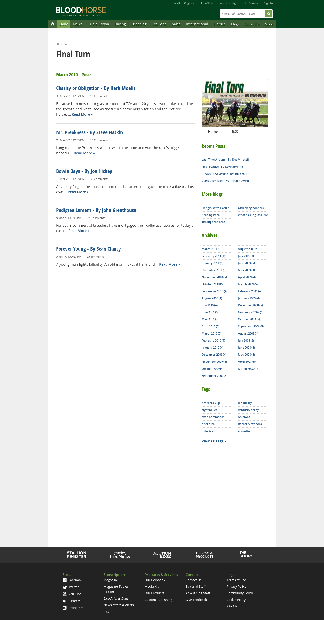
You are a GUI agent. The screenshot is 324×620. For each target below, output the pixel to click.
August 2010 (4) (212, 298)
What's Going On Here (253, 215)
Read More (81, 114)
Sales (176, 24)
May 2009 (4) (246, 270)
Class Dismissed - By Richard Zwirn (225, 181)
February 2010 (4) (213, 340)
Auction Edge (228, 3)
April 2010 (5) (210, 326)
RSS (235, 131)
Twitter (73, 587)
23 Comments (96, 218)
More (269, 24)
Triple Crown (98, 24)
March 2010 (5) (211, 333)
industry (207, 431)
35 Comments (99, 179)
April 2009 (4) (247, 277)
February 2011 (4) (213, 256)
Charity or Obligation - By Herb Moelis (96, 88)
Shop (205, 555)
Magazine (111, 580)
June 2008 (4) (246, 348)
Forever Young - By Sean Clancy (88, 249)
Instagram (76, 608)
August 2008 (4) (248, 333)
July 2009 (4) (246, 256)
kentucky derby (248, 410)
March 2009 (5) (248, 284)
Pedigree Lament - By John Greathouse (96, 210)
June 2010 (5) (210, 312)
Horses (220, 24)
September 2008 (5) (251, 326)
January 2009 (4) (249, 298)
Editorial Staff (196, 586)
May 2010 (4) (210, 319)
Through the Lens (213, 222)
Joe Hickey (245, 403)
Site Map (233, 606)
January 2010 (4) (212, 348)
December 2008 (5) (250, 305)
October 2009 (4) (212, 369)
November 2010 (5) (214, 277)
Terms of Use (236, 580)
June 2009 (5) (246, 263)
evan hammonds (213, 417)
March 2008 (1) (248, 369)
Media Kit (152, 586)
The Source (250, 3)
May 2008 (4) (246, 355)
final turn (208, 424)
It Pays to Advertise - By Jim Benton (225, 174)
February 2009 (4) (249, 291)
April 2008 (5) (247, 362)
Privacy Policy (236, 586)
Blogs (235, 24)
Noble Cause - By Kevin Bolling (222, 167)
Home (58, 43)
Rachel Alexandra (250, 424)
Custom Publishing (158, 600)
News (77, 24)
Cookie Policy (236, 600)
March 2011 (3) (211, 249)
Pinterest (75, 601)
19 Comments (99, 96)
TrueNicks (207, 3)
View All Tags (212, 441)
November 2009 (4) (214, 362)
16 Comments (99, 140)
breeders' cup (211, 403)
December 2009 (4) (214, 355)
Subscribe (252, 24)
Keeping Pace (211, 215)
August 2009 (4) (248, 249)
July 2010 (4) (210, 305)
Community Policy (240, 593)
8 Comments (95, 257)
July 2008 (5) (246, 340)
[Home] (52, 24)
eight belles (209, 410)
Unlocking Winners (251, 208)
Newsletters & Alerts (119, 605)
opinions (244, 417)
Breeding (139, 24)
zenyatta (244, 431)
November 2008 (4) (250, 312)
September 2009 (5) (214, 376)
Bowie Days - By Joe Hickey (84, 171)
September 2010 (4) (214, 291)
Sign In (268, 3)
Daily (64, 24)
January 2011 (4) (212, 263)
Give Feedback (196, 600)
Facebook (75, 580)
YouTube (75, 594)
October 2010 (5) (212, 284)
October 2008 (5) (249, 319)
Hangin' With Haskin (215, 208)
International (197, 24)
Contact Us (193, 580)
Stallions (159, 24)
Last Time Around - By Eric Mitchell (225, 160)
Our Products (154, 593)
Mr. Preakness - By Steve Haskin (89, 133)
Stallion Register (184, 3)
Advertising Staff (198, 593)
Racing (120, 24)
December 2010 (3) (214, 270)
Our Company (155, 580)
